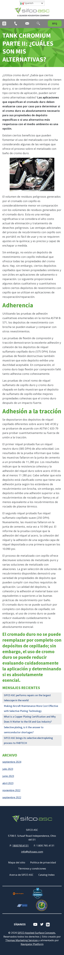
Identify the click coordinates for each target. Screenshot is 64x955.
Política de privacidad (43, 862)
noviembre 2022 (11, 790)
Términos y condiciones (32, 868)
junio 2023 (8, 776)
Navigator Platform (32, 944)
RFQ (54, 23)
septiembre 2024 (11, 761)
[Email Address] (27, 23)
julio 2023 (7, 769)
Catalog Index (46, 874)
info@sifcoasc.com (32, 851)
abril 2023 (7, 783)
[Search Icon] (38, 23)
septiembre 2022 (11, 797)
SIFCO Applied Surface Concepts (36, 932)
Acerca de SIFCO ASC (21, 874)
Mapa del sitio (16, 862)
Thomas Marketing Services (21, 940)
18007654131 (20, 845)
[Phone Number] (16, 23)
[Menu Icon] (4, 23)
